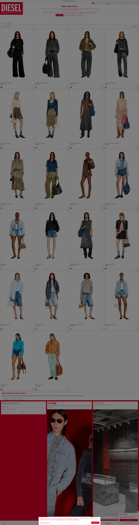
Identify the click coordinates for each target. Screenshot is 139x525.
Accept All (95, 522)
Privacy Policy (70, 519)
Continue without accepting (44, 522)
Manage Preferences (60, 519)
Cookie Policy (76, 519)
